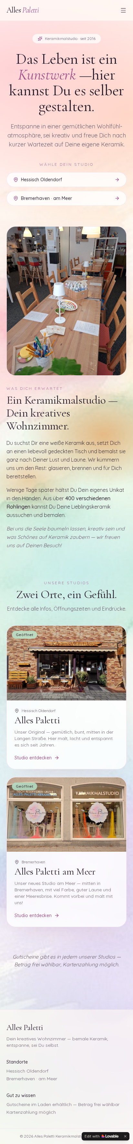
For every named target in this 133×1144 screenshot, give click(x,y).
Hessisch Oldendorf (27, 1071)
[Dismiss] (125, 1136)
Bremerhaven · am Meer (31, 1079)
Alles (22, 10)
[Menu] (123, 10)
